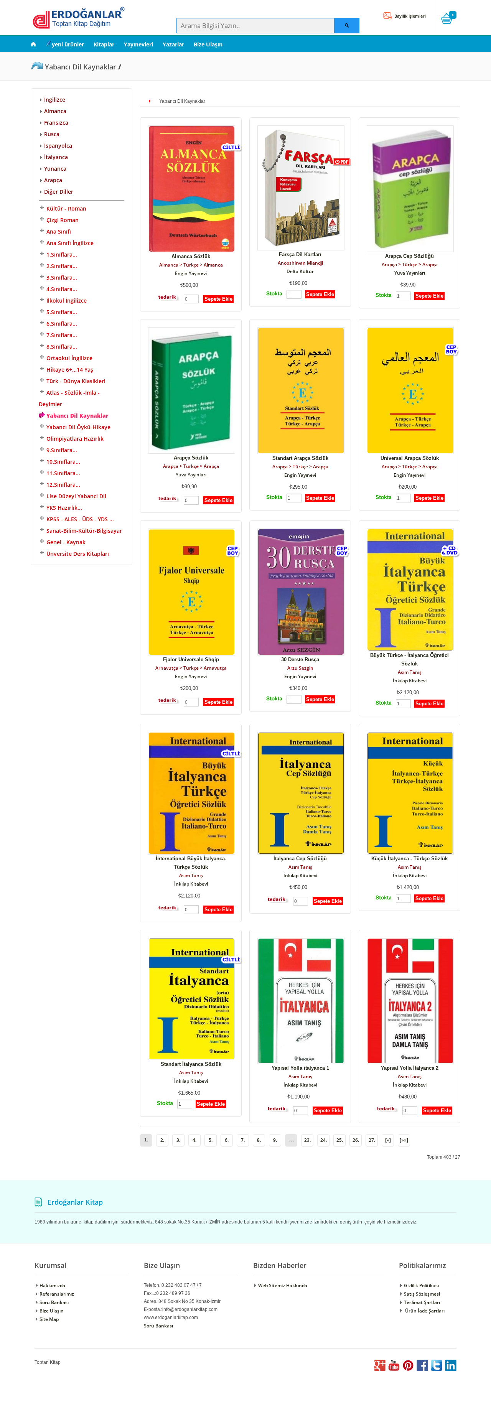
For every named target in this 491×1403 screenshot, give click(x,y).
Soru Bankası (53, 1302)
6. (227, 1140)
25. (339, 1140)
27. (372, 1140)
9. (275, 1140)
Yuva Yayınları (409, 273)
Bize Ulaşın (208, 44)
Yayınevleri (138, 44)
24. (323, 1140)
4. (194, 1140)
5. (211, 1140)
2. (162, 1140)
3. (178, 1140)
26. (356, 1140)
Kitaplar (104, 44)
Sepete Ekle (218, 299)
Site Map (48, 1319)
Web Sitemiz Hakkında (282, 1285)
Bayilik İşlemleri (409, 16)
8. (259, 1140)
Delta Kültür (300, 271)
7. (243, 1140)
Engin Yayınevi (191, 273)
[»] (388, 1140)
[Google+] (380, 1369)
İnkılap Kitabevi (410, 680)
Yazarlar (173, 44)
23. (307, 1140)
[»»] (404, 1140)
